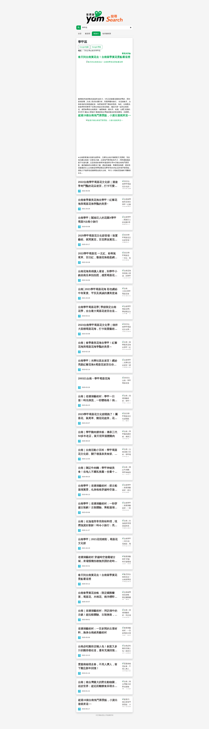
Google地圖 (84, 47)
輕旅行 (96, 34)
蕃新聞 (87, 34)
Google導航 (96, 47)
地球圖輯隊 (106, 34)
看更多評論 (126, 53)
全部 (79, 34)
